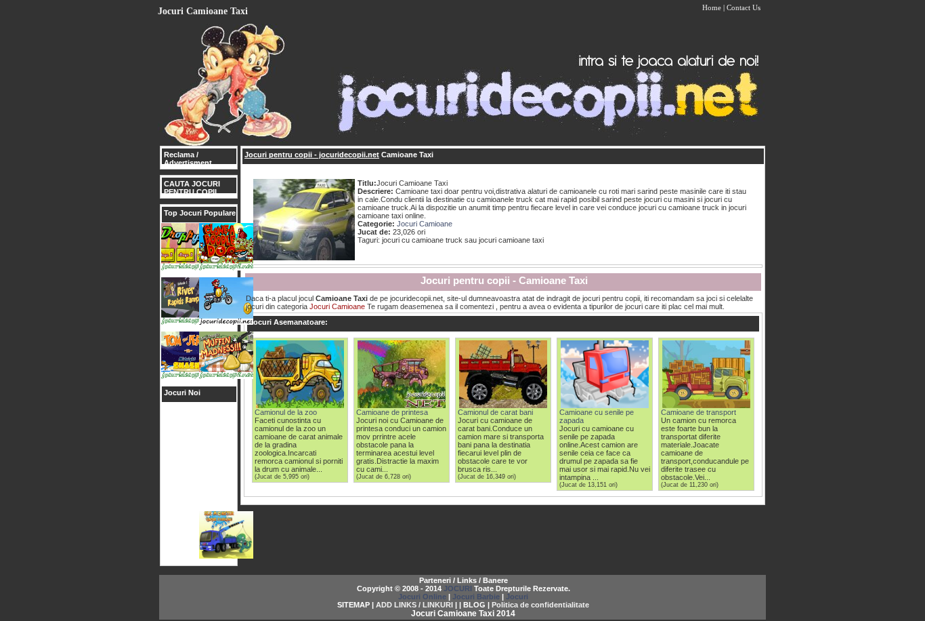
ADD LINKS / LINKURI (414, 605)
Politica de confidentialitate (540, 605)
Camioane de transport (698, 412)
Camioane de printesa (392, 412)
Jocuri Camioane (424, 224)
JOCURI (458, 588)
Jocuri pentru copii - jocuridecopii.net (311, 155)
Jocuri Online (422, 597)
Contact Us (743, 7)
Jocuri (517, 597)
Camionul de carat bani (495, 412)
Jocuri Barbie (476, 597)
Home (711, 7)
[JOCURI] (462, 143)
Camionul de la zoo (286, 412)
